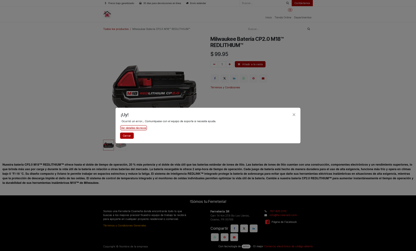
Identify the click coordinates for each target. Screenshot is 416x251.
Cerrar (127, 135)
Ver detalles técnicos (133, 127)
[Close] (294, 114)
